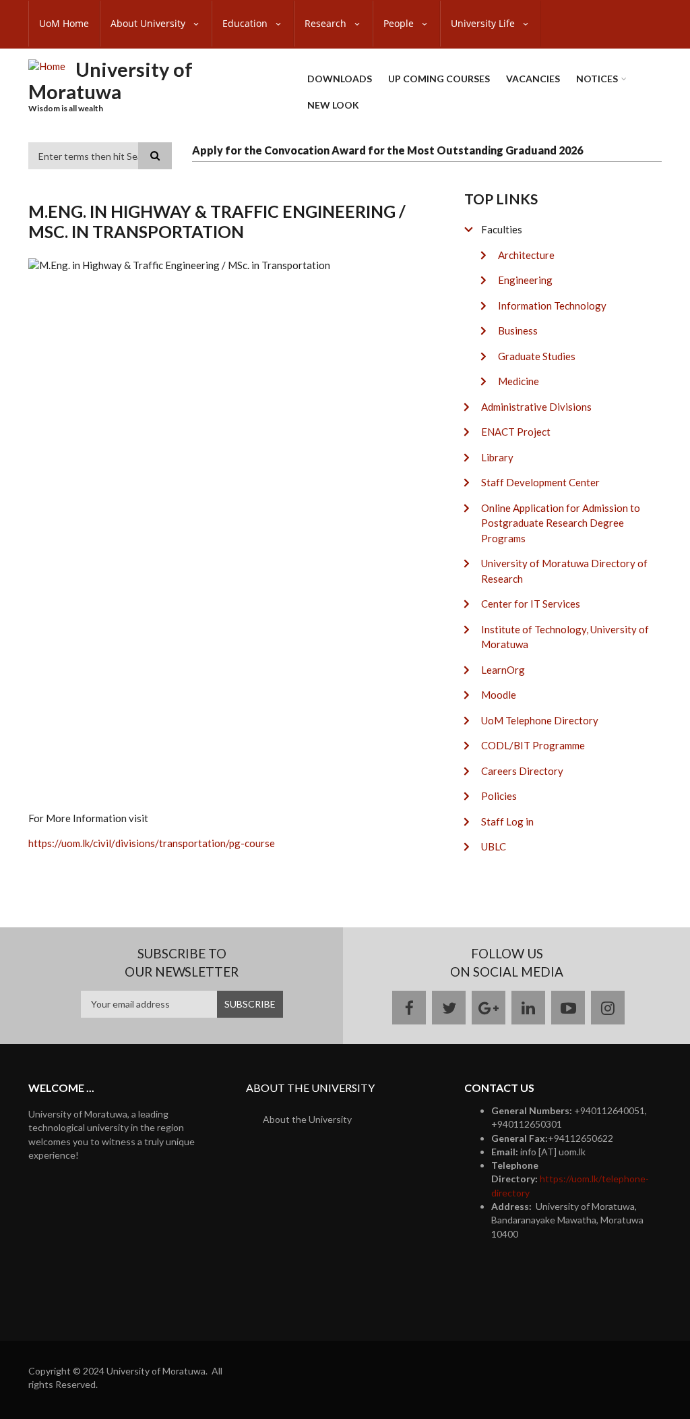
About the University (307, 1119)
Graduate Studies (536, 356)
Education (246, 23)
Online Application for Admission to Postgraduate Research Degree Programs (560, 523)
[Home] (46, 65)
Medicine (518, 381)
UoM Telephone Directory (539, 720)
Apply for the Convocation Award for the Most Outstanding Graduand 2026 (387, 150)
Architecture (526, 255)
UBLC (493, 846)
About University (149, 23)
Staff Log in (507, 821)
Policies (499, 796)
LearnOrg (503, 670)
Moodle (498, 695)
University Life (484, 23)
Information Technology (552, 305)
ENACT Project (516, 432)
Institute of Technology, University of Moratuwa (565, 637)
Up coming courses (439, 78)
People (399, 23)
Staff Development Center (540, 482)
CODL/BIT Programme (533, 745)
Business (518, 330)
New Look (333, 105)
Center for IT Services (530, 604)
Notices (597, 78)
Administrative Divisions (536, 407)
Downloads (339, 78)
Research (327, 23)
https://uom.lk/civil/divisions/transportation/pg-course (151, 843)
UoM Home (64, 23)
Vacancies (533, 78)
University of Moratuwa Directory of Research (564, 571)
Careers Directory (522, 771)
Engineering (525, 280)
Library (497, 457)
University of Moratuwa (110, 80)
